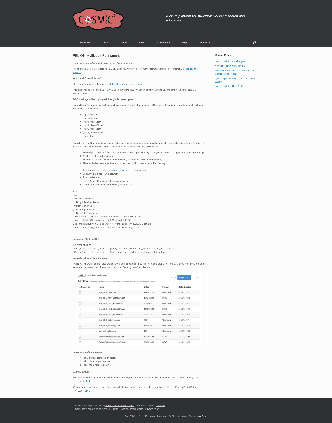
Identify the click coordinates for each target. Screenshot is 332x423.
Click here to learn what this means (124, 83)
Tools (124, 42)
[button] (254, 42)
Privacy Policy (152, 408)
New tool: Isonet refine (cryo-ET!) (231, 65)
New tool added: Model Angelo (230, 61)
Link (88, 381)
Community (163, 42)
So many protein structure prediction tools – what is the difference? (237, 72)
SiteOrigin (202, 416)
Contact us (204, 42)
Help (184, 42)
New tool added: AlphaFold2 (229, 86)
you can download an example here (128, 170)
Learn (142, 42)
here (129, 62)
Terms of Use (136, 408)
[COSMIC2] (98, 19)
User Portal (85, 42)
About (106, 42)
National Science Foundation (119, 405)
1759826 (160, 405)
